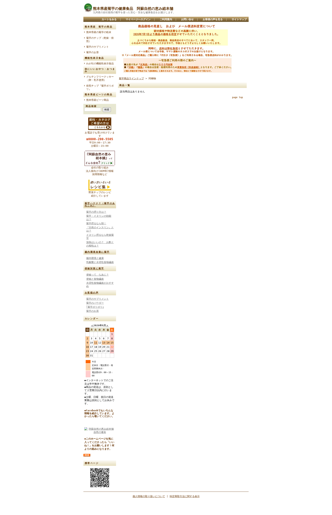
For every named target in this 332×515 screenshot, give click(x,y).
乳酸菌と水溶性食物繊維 (100, 262)
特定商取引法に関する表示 (185, 496)
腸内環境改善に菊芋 (97, 252)
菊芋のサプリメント (97, 46)
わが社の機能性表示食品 (101, 63)
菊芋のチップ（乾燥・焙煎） (100, 39)
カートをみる (109, 19)
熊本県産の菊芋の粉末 (98, 32)
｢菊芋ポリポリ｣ (95, 307)
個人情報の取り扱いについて (149, 496)
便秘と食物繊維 (95, 278)
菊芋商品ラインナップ (131, 78)
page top (237, 97)
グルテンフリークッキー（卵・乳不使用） (100, 78)
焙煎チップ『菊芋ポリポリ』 (100, 87)
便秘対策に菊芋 (94, 268)
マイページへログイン (138, 19)
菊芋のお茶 (92, 52)
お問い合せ (187, 19)
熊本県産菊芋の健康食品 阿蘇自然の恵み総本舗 (133, 8)
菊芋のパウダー (95, 302)
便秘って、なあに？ (97, 274)
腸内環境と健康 (95, 258)
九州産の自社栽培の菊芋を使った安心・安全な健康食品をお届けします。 (134, 12)
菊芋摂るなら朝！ (96, 223)
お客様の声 (92, 292)
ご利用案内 (166, 19)
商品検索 (91, 106)
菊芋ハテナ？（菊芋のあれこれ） (100, 204)
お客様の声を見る (213, 19)
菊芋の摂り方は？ (96, 211)
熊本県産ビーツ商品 (97, 100)
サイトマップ (239, 19)
